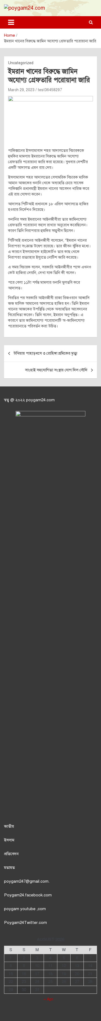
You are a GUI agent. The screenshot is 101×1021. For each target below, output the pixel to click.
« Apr (48, 999)
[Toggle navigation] (11, 22)
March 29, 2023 (21, 90)
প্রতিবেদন (11, 853)
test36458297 (50, 90)
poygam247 (15, 881)
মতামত (9, 867)
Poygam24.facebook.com (28, 895)
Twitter (31, 922)
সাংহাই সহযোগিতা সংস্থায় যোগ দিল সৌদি (56, 370)
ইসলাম (9, 840)
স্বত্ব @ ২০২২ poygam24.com (29, 400)
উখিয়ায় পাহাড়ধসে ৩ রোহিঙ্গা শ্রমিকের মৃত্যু (45, 353)
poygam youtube (20, 908)
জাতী (8, 826)
